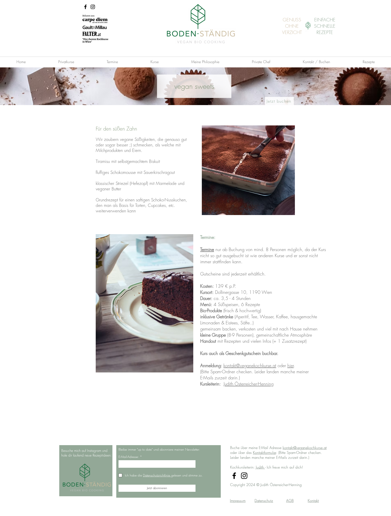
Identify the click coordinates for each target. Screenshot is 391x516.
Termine (207, 249)
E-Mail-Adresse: (129, 456)
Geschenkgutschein (243, 353)
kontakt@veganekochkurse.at (249, 365)
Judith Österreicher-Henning (248, 384)
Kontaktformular (264, 452)
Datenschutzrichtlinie (157, 475)
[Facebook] (85, 7)
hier (290, 365)
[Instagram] (93, 7)
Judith (260, 467)
